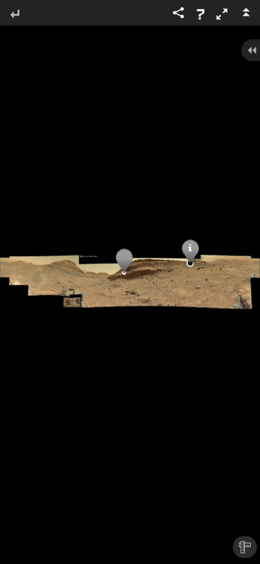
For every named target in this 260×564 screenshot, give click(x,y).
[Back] (14, 14)
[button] (222, 14)
